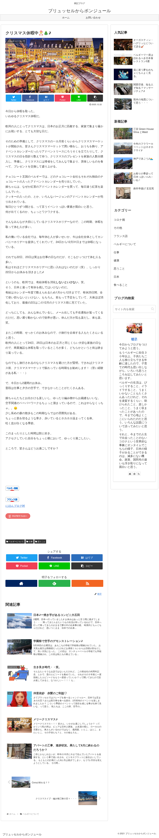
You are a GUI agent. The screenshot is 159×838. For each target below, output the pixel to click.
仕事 (31, 541)
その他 (118, 228)
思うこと (41, 541)
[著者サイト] (21, 583)
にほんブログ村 (15, 506)
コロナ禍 (119, 219)
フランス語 (121, 236)
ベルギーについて (16, 541)
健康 (116, 260)
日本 (116, 276)
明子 (134, 339)
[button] (152, 309)
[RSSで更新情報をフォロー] (87, 583)
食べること (121, 285)
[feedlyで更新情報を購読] (54, 583)
